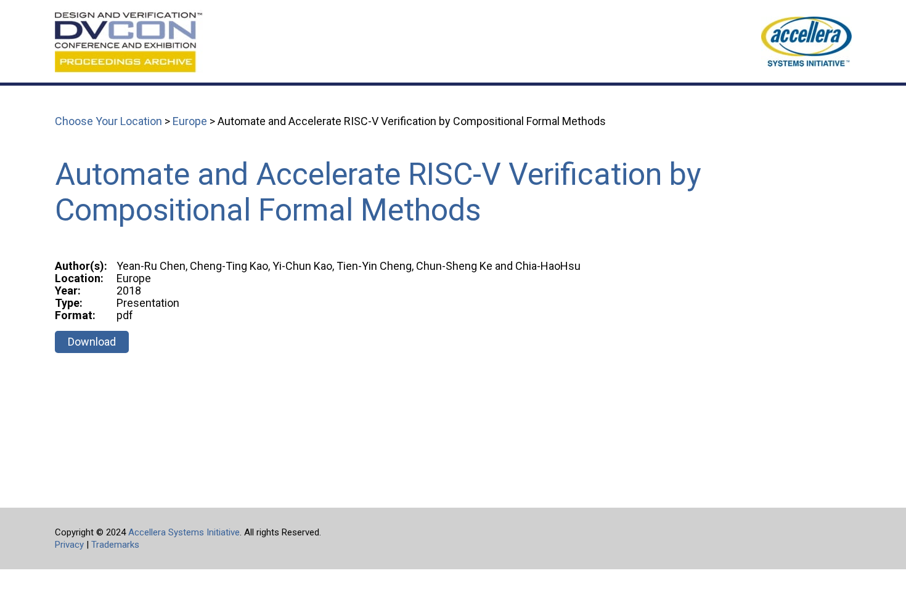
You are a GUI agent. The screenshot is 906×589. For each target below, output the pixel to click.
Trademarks (115, 544)
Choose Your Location (108, 121)
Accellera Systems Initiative (184, 532)
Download (92, 341)
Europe (190, 121)
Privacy (69, 544)
